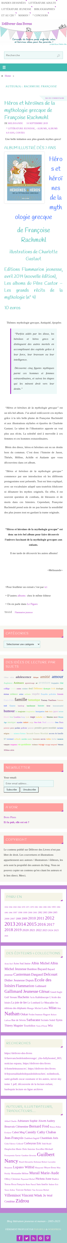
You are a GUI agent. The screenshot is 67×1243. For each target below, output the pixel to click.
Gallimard (40, 986)
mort (56, 717)
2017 (50, 924)
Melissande (15, 123)
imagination (30, 711)
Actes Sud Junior (22, 963)
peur (12, 728)
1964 (19, 907)
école (53, 688)
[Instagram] (41, 1238)
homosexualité (58, 706)
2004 (50, 912)
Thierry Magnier (13, 1025)
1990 (45, 907)
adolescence (23, 677)
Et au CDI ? (8, 15)
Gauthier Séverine (28, 1155)
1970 (23, 907)
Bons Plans (10, 817)
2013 (9, 924)
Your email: (10, 777)
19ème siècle (9, 677)
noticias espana (12, 1063)
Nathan (12, 1013)
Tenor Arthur (9, 1190)
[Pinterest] (47, 1238)
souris (30, 739)
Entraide (60, 694)
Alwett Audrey (46, 1120)
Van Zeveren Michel (40, 1190)
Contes (20, 133)
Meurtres (50, 717)
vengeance (13, 745)
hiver (48, 706)
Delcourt (50, 974)
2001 (35, 912)
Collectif (19, 1144)
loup (23, 717)
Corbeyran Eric (32, 1143)
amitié (45, 677)
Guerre (12, 706)
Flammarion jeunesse (24, 612)
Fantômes (52, 700)
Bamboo (32, 969)
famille (21, 699)
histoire (41, 705)
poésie (17, 728)
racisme (60, 728)
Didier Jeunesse (14, 980)
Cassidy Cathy (35, 1132)
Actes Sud (8, 964)
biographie (55, 683)
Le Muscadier (48, 1002)
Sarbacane (33, 1020)
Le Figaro (32, 603)
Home (8, 76)
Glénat (44, 991)
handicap (21, 706)
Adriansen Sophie (27, 1120)
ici (45, 586)
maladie (39, 717)
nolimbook (53, 1073)
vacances (60, 739)
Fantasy (44, 700)
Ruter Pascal (31, 1184)
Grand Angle (56, 992)
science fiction (20, 733)
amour (57, 676)
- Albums (41, 128)
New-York (37, 722)
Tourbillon (29, 1025)
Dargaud (37, 974)
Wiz (50, 1025)
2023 (44, 930)
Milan (53, 1008)
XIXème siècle (9, 750)
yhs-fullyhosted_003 (49, 1058)
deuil (31, 688)
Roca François (18, 1184)
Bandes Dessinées (13, 3)
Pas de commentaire (54, 98)
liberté (6, 717)
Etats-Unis (9, 700)
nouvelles (50, 722)
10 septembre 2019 (37, 123)
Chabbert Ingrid (31, 1138)
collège (7, 689)
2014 (21, 924)
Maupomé (39, 1168)
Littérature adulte (42, 3)
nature (25, 722)
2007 (12, 918)
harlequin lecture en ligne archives (23, 1089)
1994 (58, 907)
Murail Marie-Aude (44, 1173)
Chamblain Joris (49, 1138)
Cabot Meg (18, 1132)
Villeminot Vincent (18, 1195)
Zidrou (22, 1200)
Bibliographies (44, 9)
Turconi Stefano (23, 1189)
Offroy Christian (12, 1179)
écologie (59, 688)
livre (11, 717)
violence (35, 745)
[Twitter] (27, 1238)
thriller (54, 739)
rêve (11, 733)
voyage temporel (51, 745)
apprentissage (29, 683)
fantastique (34, 699)
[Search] (58, 56)
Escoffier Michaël (44, 1149)
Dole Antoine (28, 1149)
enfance (14, 694)
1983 (40, 907)
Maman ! (24, 15)
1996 (10, 913)
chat (61, 683)
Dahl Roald (46, 1144)
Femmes (60, 700)
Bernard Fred (39, 1126)
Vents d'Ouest (41, 1026)
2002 (40, 912)
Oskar (24, 1014)
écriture (6, 694)
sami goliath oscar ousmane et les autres (26, 1078)
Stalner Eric (53, 1184)
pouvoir (31, 728)
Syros (59, 1020)
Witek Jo (40, 1195)
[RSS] (34, 1238)
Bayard (42, 969)
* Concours (40, 15)
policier (24, 728)
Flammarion (25, 986)
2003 (45, 912)
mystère (19, 722)
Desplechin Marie (13, 1149)
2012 (49, 918)
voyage (41, 744)
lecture (61, 711)
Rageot (46, 1014)
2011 (40, 918)
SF (5, 739)
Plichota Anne (43, 1178)
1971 (27, 907)
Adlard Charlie (10, 1121)
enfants (28, 694)
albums (22, 595)
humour (9, 711)
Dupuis (30, 980)
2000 (30, 912)
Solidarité (10, 739)
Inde (46, 711)
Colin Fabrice (10, 1144)
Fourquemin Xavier (12, 1155)
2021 (32, 930)
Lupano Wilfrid (23, 1167)
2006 (6, 919)
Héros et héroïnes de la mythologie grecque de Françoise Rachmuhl (29, 110)
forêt (5, 706)
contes (19, 689)
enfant (21, 694)
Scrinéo (45, 1020)
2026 (6, 936)
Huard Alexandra (26, 1162)
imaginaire (21, 711)
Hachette (23, 997)
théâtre (48, 739)
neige (31, 722)
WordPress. (55, 1229)
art (37, 683)
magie (32, 717)
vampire (6, 745)
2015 (32, 924)
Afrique (35, 677)
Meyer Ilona (50, 1167)
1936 (10, 907)
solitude (17, 739)
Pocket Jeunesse (36, 1014)
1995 (6, 913)
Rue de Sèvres (18, 1020)
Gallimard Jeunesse (21, 991)
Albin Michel (40, 963)
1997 (15, 913)
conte (13, 688)
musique (12, 722)
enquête (36, 694)
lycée (27, 717)
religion (6, 733)
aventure (44, 682)
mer (44, 717)
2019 (18, 930)
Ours (56, 722)
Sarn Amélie (42, 1184)
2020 (25, 930)
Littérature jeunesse (16, 9)
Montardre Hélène (20, 1173)
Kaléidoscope (42, 997)
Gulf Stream (10, 997)
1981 (36, 907)
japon (55, 711)
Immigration (40, 711)
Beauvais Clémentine (16, 1126)
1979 (32, 907)
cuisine (25, 689)
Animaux (19, 682)
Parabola (39, 1229)
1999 (25, 912)
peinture (6, 728)
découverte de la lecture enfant (35, 1084)
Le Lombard (34, 1002)
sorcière (24, 739)
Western (60, 745)
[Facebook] (20, 1238)
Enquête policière (48, 694)
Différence (38, 688)
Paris (61, 722)
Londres (17, 717)
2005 (55, 912)
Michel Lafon (41, 1008)
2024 (50, 930)
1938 (15, 907)
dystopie (46, 689)
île (16, 711)
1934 (6, 907)
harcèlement (31, 706)
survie (43, 739)
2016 (41, 924)
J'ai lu (32, 997)
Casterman (21, 974)
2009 (24, 918)
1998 (20, 913)
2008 (18, 918)
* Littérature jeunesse (20, 128)
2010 (32, 918)
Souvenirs (36, 739)
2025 (56, 930)
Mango (30, 1008)
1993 (54, 907)
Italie (51, 711)
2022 (39, 930)
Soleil (52, 1020)
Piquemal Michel (28, 1179)
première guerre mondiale (45, 728)
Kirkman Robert (40, 1162)
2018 (8, 930)
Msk (59, 1008)
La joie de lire (19, 1002)
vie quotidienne (24, 744)
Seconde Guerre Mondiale (37, 733)
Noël (44, 722)
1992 (49, 907)
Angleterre (8, 683)
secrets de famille (56, 733)
